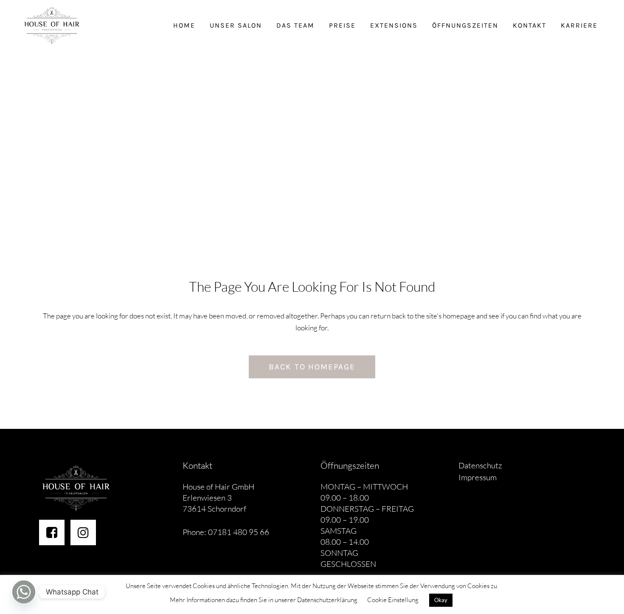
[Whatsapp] (23, 591)
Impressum (477, 477)
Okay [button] (440, 600)
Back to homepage (312, 367)
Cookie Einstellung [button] (393, 600)
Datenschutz (480, 465)
